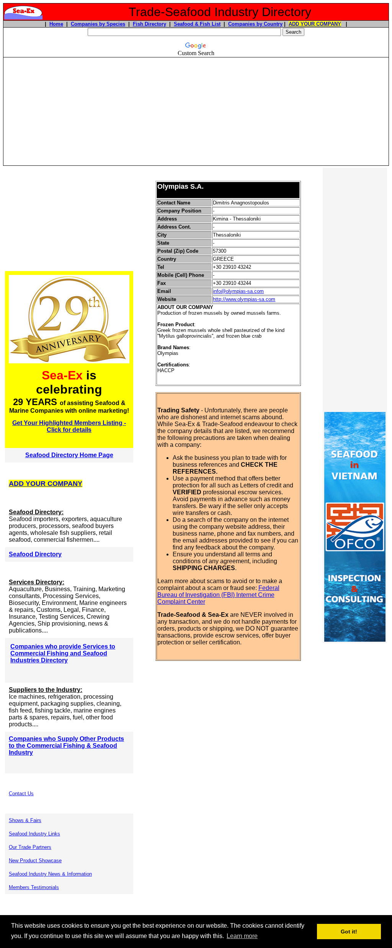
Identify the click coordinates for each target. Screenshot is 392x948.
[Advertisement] (196, 111)
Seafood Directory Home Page (69, 455)
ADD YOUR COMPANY (315, 24)
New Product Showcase (35, 860)
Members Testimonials (34, 887)
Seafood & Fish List (197, 24)
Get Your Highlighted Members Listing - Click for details (69, 426)
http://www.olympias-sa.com (244, 299)
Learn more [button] (242, 936)
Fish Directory (149, 24)
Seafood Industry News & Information (50, 874)
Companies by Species (98, 24)
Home (56, 24)
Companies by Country (255, 24)
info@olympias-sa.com (238, 291)
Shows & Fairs (25, 820)
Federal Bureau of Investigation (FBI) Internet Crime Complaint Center (218, 595)
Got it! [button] (349, 931)
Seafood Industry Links (34, 834)
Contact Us (21, 793)
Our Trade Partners (30, 847)
